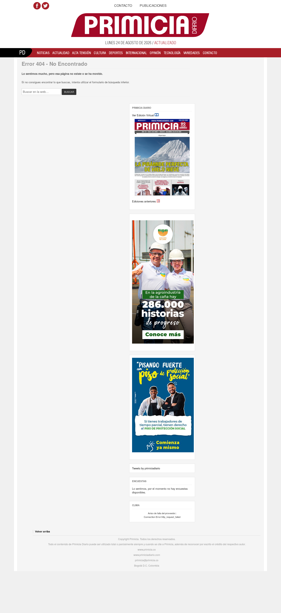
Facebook (37, 5)
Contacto (123, 5)
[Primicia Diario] (140, 25)
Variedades (191, 53)
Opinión (155, 53)
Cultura (100, 53)
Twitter (45, 5)
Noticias (43, 53)
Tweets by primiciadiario (146, 468)
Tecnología (172, 53)
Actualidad (60, 53)
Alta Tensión (81, 53)
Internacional (136, 53)
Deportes (116, 53)
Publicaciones (153, 5)
